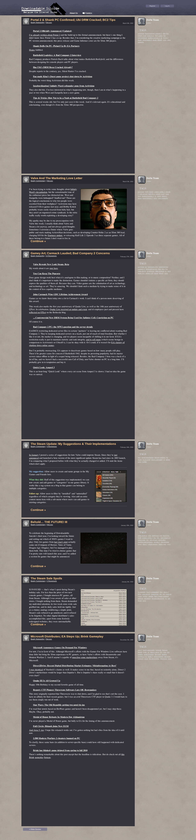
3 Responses (52, 446)
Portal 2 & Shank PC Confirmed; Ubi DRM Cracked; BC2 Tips (73, 19)
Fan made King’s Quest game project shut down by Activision (62, 76)
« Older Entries (35, 829)
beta (139, 457)
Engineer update (55, 235)
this (122, 754)
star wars (167, 656)
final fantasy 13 (165, 538)
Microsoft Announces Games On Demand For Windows (60, 647)
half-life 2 (151, 194)
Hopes (32, 49)
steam (154, 40)
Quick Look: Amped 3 (44, 367)
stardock (140, 659)
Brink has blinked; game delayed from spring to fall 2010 (60, 750)
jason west (150, 35)
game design (142, 271)
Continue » (38, 241)
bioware (165, 650)
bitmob (140, 652)
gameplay (39, 757)
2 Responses (52, 581)
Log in (167, 6)
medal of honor (149, 654)
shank (139, 40)
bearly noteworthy (149, 650)
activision (141, 33)
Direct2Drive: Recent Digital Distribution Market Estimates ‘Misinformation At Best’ (75, 665)
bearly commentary (152, 592)
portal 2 (165, 38)
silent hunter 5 (147, 40)
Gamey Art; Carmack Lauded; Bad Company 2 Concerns (70, 253)
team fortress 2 (148, 198)
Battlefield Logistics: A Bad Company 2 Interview (57, 55)
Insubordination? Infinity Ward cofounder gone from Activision (63, 85)
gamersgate (154, 594)
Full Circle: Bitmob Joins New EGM (51, 726)
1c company (141, 592)
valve (164, 40)
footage (47, 757)
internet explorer (159, 457)
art (146, 267)
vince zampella (163, 198)
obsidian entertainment (145, 542)
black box (166, 535)
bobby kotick (149, 192)
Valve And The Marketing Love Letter (56, 178)
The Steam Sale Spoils (46, 578)
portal (159, 196)
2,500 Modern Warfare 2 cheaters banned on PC (56, 738)
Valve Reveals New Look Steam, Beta (51, 264)
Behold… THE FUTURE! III (49, 522)
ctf (148, 652)
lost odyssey (153, 540)
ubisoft (159, 40)
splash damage (153, 544)
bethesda (158, 650)
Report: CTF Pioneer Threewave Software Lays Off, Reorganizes (64, 689)
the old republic (154, 659)
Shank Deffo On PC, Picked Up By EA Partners (56, 46)
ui (164, 459)
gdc (160, 594)
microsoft (158, 654)
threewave (163, 659)
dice (159, 269)
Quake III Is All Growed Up (46, 680)
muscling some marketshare (84, 657)
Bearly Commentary (38, 181)
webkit (144, 462)
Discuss (49, 22)
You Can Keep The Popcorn (46, 273)
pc (161, 38)
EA (167, 33)
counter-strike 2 (159, 192)
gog (164, 594)
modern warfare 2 (154, 38)
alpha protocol (142, 535)
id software (150, 271)
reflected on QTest (37, 312)
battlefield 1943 (157, 535)
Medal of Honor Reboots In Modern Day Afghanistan (59, 716)
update (168, 459)
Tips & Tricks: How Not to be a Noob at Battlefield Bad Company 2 (65, 97)
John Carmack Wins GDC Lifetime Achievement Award (60, 294)
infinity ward (142, 35)
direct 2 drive (154, 652)
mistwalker (162, 540)
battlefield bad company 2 (153, 33)
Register (152, 6)
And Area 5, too (36, 730)
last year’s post (61, 541)
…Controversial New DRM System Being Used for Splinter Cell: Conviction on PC (73, 317)
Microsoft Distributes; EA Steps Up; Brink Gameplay (67, 636)
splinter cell (149, 273)
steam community (157, 459)
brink (139, 538)
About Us (74, 13)
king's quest (158, 35)
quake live (141, 273)
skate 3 (145, 544)
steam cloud (146, 459)
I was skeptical (36, 669)
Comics (88, 13)
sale (169, 598)
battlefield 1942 (153, 267)
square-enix (162, 544)
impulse (150, 596)
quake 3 (150, 656)
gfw (168, 652)
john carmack (159, 271)
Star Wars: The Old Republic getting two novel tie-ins (59, 704)
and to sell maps (93, 339)
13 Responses (51, 256)
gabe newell (143, 194)
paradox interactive (158, 598)
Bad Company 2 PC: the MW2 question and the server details (63, 326)
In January (34, 454)
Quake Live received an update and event (68, 309)
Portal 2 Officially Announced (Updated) (52, 30)
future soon (141, 540)
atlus (149, 535)
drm (164, 33)
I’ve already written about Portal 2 (44, 34)
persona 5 (157, 542)
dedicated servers (151, 269)
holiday (145, 596)
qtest (169, 271)
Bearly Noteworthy (37, 22)
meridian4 (147, 598)
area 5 (140, 650)
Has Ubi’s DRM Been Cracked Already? (53, 67)
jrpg (147, 540)
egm (164, 652)
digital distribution (147, 457)
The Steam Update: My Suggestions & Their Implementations (73, 443)
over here (54, 268)
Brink (31, 757)
